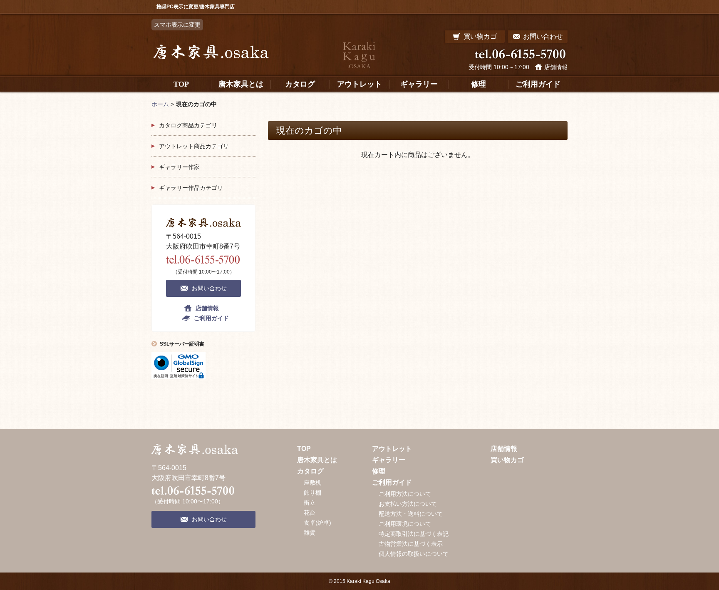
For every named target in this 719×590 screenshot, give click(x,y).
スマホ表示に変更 (177, 24)
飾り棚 (312, 492)
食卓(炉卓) (317, 522)
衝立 (309, 502)
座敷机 (312, 482)
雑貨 (309, 532)
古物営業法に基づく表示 (411, 543)
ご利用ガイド (211, 318)
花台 (309, 512)
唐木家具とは (317, 459)
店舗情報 (556, 67)
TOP (304, 448)
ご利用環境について (405, 523)
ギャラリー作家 (179, 167)
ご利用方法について (405, 493)
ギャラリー (388, 459)
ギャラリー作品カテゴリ (191, 187)
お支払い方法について (408, 503)
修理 (378, 471)
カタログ (310, 471)
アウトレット (392, 448)
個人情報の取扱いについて (414, 553)
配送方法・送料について (411, 513)
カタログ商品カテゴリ (188, 125)
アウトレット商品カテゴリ (194, 146)
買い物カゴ (507, 459)
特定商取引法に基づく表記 (414, 533)
